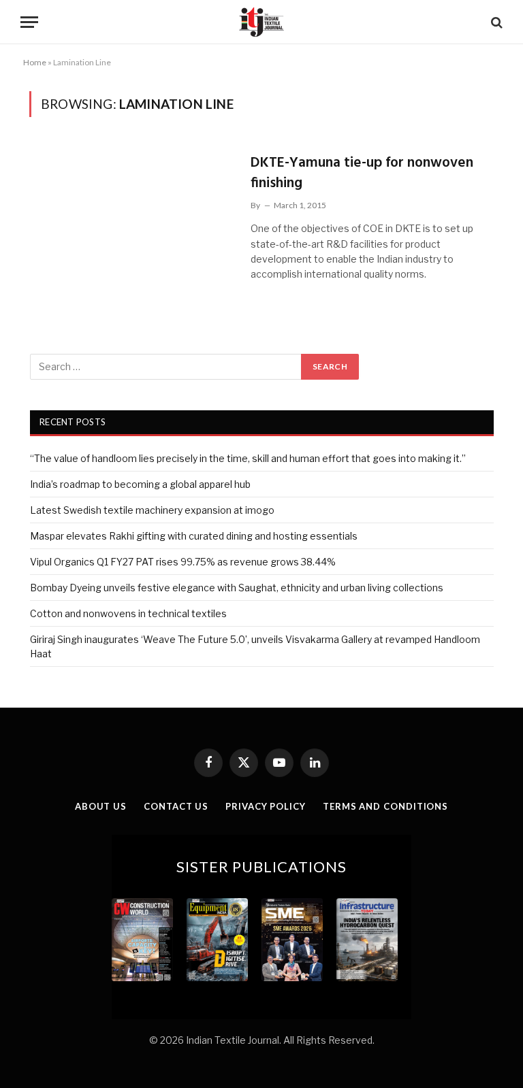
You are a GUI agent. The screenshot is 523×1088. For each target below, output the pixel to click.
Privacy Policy (265, 806)
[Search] (495, 22)
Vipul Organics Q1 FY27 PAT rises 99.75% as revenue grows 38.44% (183, 561)
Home (34, 62)
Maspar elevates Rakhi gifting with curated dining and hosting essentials (194, 536)
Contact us (176, 806)
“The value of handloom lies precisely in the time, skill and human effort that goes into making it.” (248, 458)
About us (101, 806)
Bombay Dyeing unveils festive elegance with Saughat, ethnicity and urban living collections (236, 587)
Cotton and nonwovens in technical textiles (128, 613)
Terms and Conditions (385, 806)
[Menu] (29, 22)
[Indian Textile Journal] (261, 22)
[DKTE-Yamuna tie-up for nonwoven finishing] (131, 209)
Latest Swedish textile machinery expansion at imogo (152, 510)
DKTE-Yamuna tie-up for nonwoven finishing (362, 173)
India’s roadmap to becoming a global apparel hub (140, 484)
